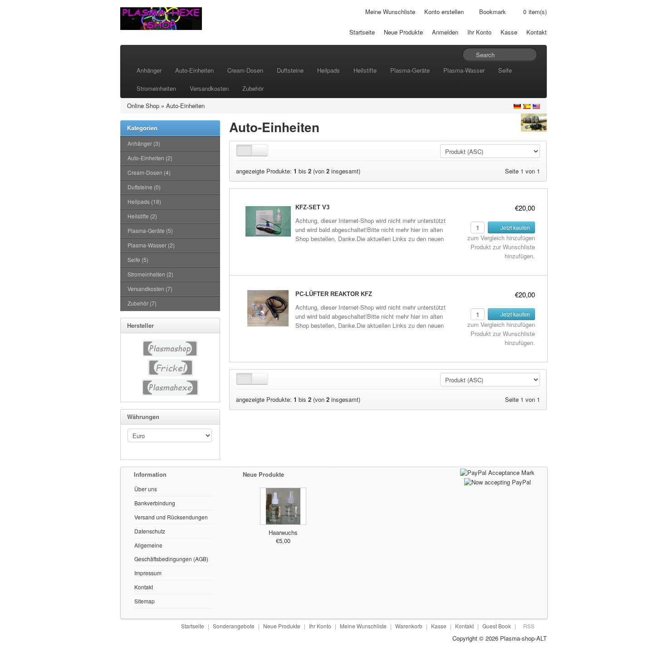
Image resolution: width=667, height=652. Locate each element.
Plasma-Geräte (410, 70)
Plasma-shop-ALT (523, 638)
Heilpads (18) (144, 201)
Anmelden (445, 32)
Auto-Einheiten (194, 70)
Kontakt (536, 32)
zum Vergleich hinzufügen (501, 237)
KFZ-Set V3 (312, 207)
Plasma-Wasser (464, 70)
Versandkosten (209, 88)
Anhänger (149, 70)
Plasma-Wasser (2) (151, 245)
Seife (505, 70)
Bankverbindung (154, 503)
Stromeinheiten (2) (150, 274)
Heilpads (328, 70)
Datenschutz (149, 531)
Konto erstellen (444, 11)
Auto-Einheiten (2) (150, 158)
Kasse (508, 32)
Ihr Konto (479, 32)
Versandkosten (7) (150, 288)
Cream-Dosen (245, 70)
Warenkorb (408, 626)
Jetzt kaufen (514, 227)
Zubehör (253, 88)
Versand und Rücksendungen (171, 517)
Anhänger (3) (144, 143)
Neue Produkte (403, 32)
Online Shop (143, 105)
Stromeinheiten (156, 88)
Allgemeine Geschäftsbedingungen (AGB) (171, 552)
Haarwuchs (283, 532)
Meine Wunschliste (390, 11)
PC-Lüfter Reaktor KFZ (333, 294)
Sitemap (144, 601)
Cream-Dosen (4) (149, 172)
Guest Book (496, 626)
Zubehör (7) (142, 303)
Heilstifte (365, 70)
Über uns (145, 489)
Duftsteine (290, 70)
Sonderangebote (234, 626)
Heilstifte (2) (142, 216)
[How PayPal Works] (497, 471)
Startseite (362, 32)
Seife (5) (138, 259)
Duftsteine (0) (144, 187)
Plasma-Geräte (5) (150, 230)
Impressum (148, 573)
